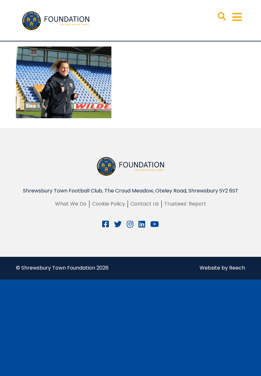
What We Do (71, 203)
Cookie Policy (108, 203)
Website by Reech (222, 267)
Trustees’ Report (185, 203)
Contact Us (144, 203)
